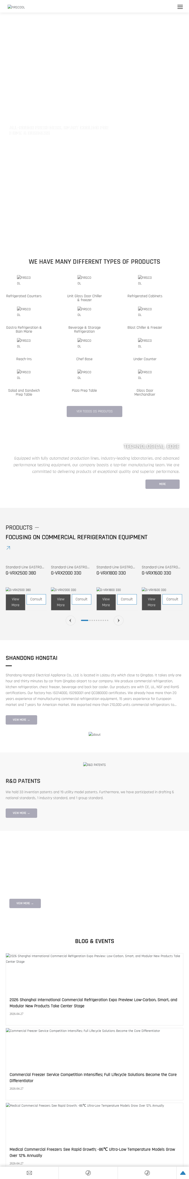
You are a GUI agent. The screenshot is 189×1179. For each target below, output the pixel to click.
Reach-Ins (24, 359)
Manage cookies (73, 1165)
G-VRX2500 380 (21, 573)
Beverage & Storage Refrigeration (84, 329)
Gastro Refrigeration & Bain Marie (24, 329)
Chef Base (84, 359)
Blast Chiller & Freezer (144, 327)
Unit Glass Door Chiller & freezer (84, 298)
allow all (116, 1165)
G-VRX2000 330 (66, 573)
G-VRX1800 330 (111, 573)
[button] (91, 241)
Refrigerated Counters (24, 296)
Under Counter (145, 359)
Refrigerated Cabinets (144, 296)
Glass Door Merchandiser (144, 392)
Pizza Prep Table (84, 390)
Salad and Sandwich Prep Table (24, 392)
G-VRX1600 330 (156, 573)
